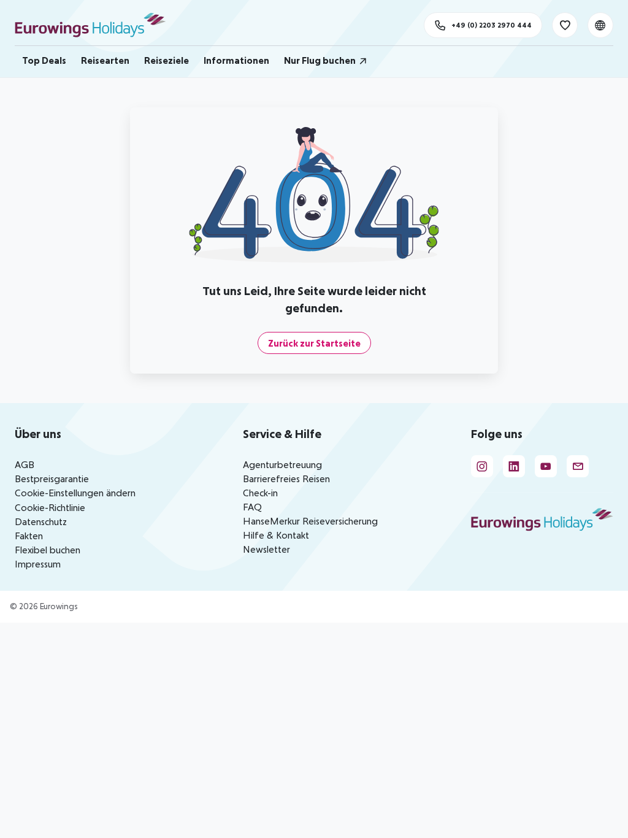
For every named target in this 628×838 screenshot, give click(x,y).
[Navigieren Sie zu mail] (578, 466)
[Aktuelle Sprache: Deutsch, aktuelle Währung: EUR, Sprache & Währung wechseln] (600, 25)
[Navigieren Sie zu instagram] (482, 466)
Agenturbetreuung (282, 464)
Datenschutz (41, 521)
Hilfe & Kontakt (276, 534)
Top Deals (44, 60)
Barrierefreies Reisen (286, 478)
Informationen (236, 60)
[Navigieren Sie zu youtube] (546, 466)
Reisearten (105, 60)
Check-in (260, 492)
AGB (24, 464)
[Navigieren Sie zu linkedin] (514, 466)
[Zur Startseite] (96, 25)
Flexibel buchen (47, 549)
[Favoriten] (565, 25)
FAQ (252, 506)
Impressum (38, 563)
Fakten (29, 535)
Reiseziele (166, 60)
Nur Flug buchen (320, 60)
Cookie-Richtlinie (50, 507)
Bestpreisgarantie (52, 478)
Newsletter (266, 549)
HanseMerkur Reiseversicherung (310, 520)
